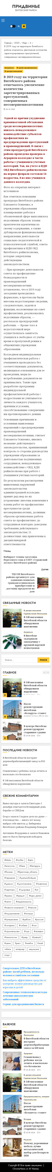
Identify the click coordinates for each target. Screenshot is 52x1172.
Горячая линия (30, 614)
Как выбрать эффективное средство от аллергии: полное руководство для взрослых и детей (24, 984)
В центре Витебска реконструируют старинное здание (35, 707)
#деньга (8, 883)
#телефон (38, 931)
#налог (7, 901)
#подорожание (12, 913)
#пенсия (32, 907)
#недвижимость (23, 901)
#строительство (12, 931)
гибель (7, 949)
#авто (30, 860)
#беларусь (35, 866)
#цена (7, 943)
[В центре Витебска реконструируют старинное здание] (12, 709)
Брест (18, 943)
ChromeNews (19, 1168)
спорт (7, 955)
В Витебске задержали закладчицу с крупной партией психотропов (34, 642)
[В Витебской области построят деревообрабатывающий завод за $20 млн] (12, 730)
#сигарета (9, 925)
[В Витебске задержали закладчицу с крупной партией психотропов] (12, 639)
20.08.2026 (30, 714)
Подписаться (24, 26)
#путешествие (11, 919)
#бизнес (8, 872)
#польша (28, 913)
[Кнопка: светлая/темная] (13, 26)
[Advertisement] (38, 26)
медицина (34, 949)
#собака (23, 925)
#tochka (19, 860)
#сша (26, 931)
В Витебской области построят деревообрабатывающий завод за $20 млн (24, 761)
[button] (3, 20)
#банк (22, 866)
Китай (40, 943)
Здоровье (28, 1053)
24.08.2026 (30, 1070)
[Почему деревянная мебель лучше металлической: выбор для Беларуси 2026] (12, 1147)
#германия (9, 878)
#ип (36, 889)
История (27, 1119)
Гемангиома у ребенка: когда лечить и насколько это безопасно (36, 1062)
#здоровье (24, 889)
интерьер (20, 949)
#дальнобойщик (27, 878)
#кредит (20, 895)
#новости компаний (14, 907)
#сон (34, 925)
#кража (8, 895)
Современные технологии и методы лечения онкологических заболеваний (25, 996)
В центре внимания (13, 71)
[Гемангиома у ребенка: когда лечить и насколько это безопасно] (12, 1061)
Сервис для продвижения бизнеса (23, 1004)
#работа (26, 919)
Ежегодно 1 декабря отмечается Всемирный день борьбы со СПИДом (24, 807)
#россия (39, 919)
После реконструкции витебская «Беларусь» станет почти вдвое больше (36, 688)
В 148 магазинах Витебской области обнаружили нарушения (35, 622)
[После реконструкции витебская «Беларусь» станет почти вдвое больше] (12, 687)
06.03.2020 (10, 109)
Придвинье (26, 6)
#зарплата (9, 889)
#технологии (10, 937)
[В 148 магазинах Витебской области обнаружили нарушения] (12, 618)
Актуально (9, 68)
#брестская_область (27, 872)
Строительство (30, 1100)
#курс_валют (35, 895)
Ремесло (27, 1140)
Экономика (42, 614)
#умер (24, 937)
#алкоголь (9, 866)
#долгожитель (24, 883)
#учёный (36, 937)
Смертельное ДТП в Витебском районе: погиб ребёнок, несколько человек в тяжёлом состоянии (23, 972)
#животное (41, 883)
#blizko (7, 860)
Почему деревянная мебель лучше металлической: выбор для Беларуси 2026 (36, 1149)
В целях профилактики (27, 68)
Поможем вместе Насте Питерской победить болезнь (26, 837)
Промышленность (31, 1032)
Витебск (29, 943)
